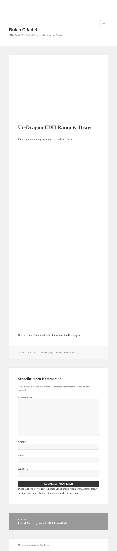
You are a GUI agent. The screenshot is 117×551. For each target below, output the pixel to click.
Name (22, 442)
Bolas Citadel (23, 29)
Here (20, 335)
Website (23, 469)
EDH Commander (66, 352)
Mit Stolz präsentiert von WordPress (33, 545)
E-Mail (22, 455)
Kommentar (26, 397)
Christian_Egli (46, 352)
